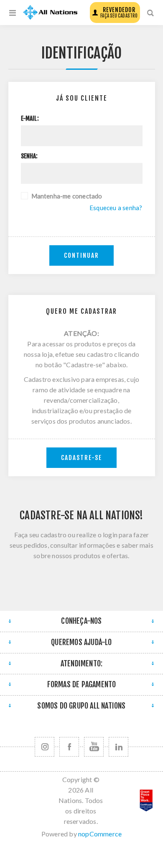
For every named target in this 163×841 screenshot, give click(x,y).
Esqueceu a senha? (115, 207)
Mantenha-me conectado (66, 196)
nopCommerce (100, 834)
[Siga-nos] (44, 747)
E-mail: (30, 118)
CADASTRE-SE (81, 458)
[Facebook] (69, 747)
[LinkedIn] (118, 747)
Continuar (81, 255)
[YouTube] (94, 747)
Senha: (29, 156)
